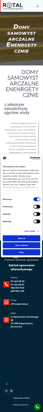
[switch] (36, 207)
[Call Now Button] (37, 407)
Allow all (21, 238)
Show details (29, 231)
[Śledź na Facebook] (6, 391)
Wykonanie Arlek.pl (21, 398)
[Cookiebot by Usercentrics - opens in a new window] (30, 158)
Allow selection (21, 245)
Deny (21, 252)
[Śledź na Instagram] (11, 391)
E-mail (13, 300)
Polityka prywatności (20, 405)
